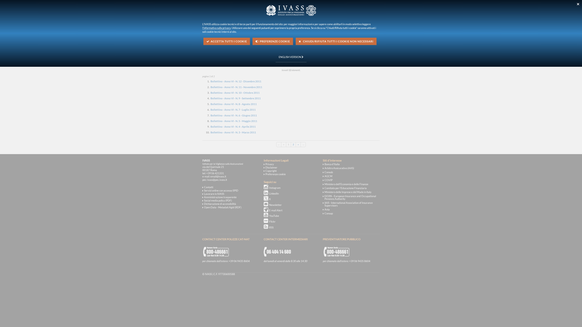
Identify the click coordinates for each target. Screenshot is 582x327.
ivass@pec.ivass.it (217, 179)
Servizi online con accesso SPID (221, 190)
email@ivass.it (218, 176)
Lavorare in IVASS (214, 193)
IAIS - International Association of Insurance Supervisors (348, 204)
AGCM (328, 176)
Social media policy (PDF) (218, 200)
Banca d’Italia (332, 164)
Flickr (272, 221)
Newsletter (275, 204)
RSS (271, 227)
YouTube (274, 215)
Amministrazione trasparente (220, 197)
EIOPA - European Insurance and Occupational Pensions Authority (350, 197)
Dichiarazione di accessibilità (220, 203)
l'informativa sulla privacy (216, 28)
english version (289, 55)
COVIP (328, 180)
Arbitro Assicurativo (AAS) (339, 168)
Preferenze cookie (275, 174)
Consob (328, 172)
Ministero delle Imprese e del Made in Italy (347, 192)
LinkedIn (274, 193)
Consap (328, 213)
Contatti (208, 187)
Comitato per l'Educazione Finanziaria (345, 188)
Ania (327, 209)
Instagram (275, 187)
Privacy (269, 164)
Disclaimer (271, 167)
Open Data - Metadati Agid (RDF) (222, 207)
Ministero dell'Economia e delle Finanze (346, 184)
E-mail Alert (275, 210)
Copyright (271, 170)
